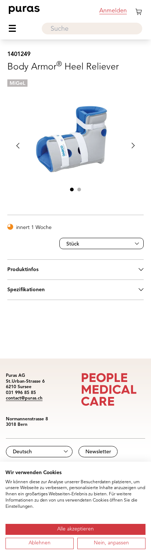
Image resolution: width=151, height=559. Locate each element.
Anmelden (113, 11)
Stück (72, 244)
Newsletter (98, 451)
